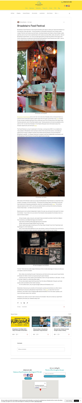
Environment (34, 13)
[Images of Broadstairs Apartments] (62, 321)
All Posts (12, 13)
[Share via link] (27, 302)
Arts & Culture (49, 13)
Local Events (42, 13)
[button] (45, 8)
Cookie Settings (69, 400)
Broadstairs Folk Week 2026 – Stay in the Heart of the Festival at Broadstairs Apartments (20, 329)
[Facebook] (67, 6)
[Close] (80, 401)
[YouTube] (69, 6)
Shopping (18, 13)
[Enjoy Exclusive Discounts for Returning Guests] (41, 321)
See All (69, 314)
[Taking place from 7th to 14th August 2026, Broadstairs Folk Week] (20, 321)
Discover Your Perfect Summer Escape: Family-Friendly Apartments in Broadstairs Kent (61, 329)
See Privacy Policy (38, 401)
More (56, 13)
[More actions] (64, 22)
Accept (76, 400)
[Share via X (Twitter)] (21, 302)
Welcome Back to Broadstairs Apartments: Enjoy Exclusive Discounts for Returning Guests (41, 329)
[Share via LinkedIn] (24, 302)
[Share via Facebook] (18, 302)
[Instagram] (65, 6)
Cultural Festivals (26, 13)
